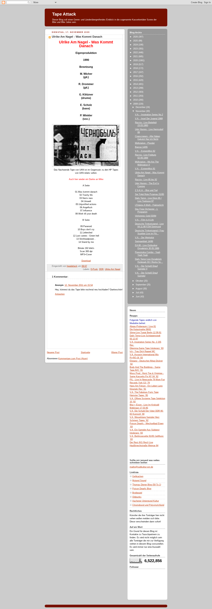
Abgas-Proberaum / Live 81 (143, 326)
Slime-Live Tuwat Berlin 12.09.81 (145, 332)
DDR (101, 269)
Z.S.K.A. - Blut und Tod (146, 190)
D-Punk (94, 269)
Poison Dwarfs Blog (141, 489)
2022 (135, 52)
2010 (135, 100)
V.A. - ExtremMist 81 (145, 169)
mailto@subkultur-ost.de (141, 467)
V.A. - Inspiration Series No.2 (149, 115)
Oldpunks (136, 497)
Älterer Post (117, 352)
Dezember (141, 107)
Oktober (140, 281)
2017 (135, 72)
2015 (135, 80)
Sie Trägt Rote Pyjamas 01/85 (149, 194)
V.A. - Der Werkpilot (144, 237)
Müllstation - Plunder (145, 143)
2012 (135, 92)
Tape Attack (64, 14)
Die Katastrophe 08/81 (140, 329)
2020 (135, 60)
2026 (135, 37)
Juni (138, 296)
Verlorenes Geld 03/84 (145, 216)
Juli (138, 292)
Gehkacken (137, 476)
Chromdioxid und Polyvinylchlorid (148, 505)
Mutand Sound (139, 480)
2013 (135, 88)
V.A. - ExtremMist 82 (145, 151)
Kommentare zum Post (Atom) (73, 358)
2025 (135, 41)
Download (86, 261)
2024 (135, 45)
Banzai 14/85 (141, 147)
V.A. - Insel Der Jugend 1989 (149, 118)
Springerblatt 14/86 (144, 241)
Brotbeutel (137, 493)
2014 (135, 84)
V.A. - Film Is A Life (144, 220)
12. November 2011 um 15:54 (79, 285)
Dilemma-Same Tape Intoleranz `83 (146, 348)
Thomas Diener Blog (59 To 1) (146, 485)
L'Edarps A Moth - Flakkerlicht (149, 205)
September (141, 285)
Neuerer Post (53, 352)
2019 (135, 64)
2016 (135, 76)
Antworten (60, 294)
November (141, 111)
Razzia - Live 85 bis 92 (146, 179)
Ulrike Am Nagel (112, 269)
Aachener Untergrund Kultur (145, 501)
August (139, 289)
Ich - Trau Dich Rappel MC (142, 351)
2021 (135, 56)
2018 (135, 68)
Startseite (85, 352)
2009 (135, 104)
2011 (135, 96)
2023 (135, 49)
